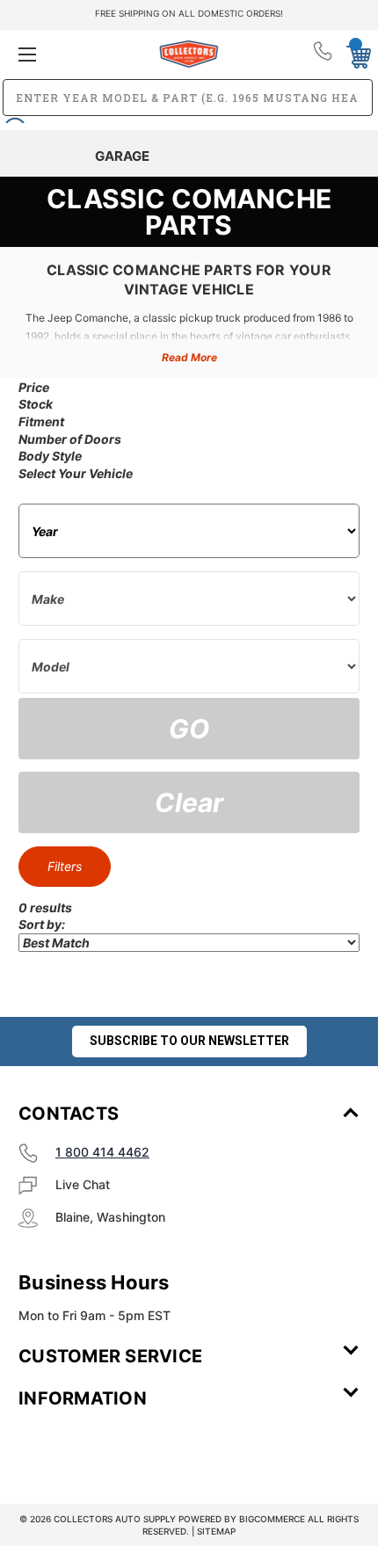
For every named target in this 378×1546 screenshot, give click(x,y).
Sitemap (216, 1531)
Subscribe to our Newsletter (189, 1041)
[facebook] (45, 1450)
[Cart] (353, 53)
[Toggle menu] (74, 54)
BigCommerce (272, 1518)
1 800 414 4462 (102, 1151)
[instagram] (93, 1450)
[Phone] (324, 54)
